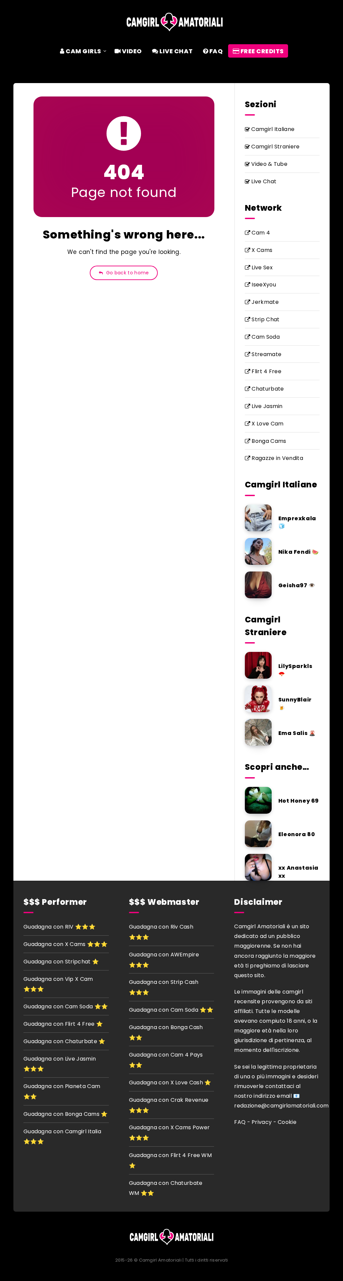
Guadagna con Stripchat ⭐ (61, 961)
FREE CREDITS (261, 51)
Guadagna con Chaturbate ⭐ (64, 1041)
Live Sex (261, 267)
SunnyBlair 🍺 (295, 703)
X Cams (261, 250)
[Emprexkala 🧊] (258, 517)
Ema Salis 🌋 (297, 733)
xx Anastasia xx (298, 871)
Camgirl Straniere (274, 146)
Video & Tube (268, 164)
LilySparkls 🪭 (295, 670)
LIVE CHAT (175, 51)
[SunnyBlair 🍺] (258, 698)
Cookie (287, 1122)
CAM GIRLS (83, 51)
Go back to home (127, 272)
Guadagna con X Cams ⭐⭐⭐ (65, 944)
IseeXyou (263, 284)
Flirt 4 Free (265, 371)
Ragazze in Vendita (276, 458)
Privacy (262, 1122)
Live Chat (263, 181)
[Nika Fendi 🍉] (258, 551)
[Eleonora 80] (258, 833)
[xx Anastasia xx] (258, 867)
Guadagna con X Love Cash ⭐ (170, 1082)
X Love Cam (266, 423)
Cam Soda (265, 337)
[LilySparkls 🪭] (258, 665)
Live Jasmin (266, 406)
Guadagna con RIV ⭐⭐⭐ (59, 927)
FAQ (215, 51)
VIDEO (131, 51)
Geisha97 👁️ (297, 585)
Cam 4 (260, 233)
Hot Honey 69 (298, 801)
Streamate (265, 354)
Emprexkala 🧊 (297, 522)
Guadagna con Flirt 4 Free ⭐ (63, 1024)
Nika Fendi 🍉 (298, 552)
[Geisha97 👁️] (258, 584)
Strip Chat (264, 319)
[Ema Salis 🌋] (258, 732)
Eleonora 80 (296, 834)
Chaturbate (267, 389)
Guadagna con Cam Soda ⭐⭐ (65, 1006)
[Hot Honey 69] (258, 800)
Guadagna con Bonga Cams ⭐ (65, 1114)
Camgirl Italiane (272, 129)
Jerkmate (264, 302)
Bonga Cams (268, 441)
